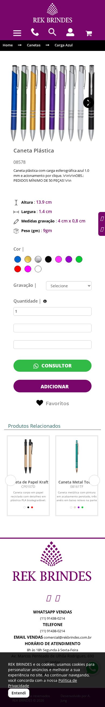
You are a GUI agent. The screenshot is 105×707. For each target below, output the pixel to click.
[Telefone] (35, 32)
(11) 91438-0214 (52, 618)
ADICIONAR (54, 386)
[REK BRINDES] (52, 13)
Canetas (33, 45)
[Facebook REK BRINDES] (57, 597)
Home (8, 45)
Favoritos (57, 404)
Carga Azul (64, 45)
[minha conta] (70, 32)
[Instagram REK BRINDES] (48, 597)
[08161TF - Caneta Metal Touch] (76, 456)
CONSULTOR (56, 365)
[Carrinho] (87, 32)
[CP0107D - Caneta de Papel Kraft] (28, 456)
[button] (88, 102)
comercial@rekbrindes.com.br (68, 637)
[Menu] (17, 33)
